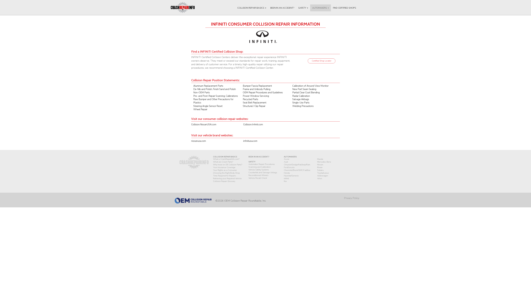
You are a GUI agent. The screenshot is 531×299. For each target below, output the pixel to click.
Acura (286, 159)
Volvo (319, 178)
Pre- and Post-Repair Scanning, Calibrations (215, 96)
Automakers (319, 7)
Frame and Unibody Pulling (256, 89)
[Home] (184, 7)
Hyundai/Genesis (291, 175)
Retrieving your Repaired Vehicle (227, 178)
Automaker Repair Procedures (261, 164)
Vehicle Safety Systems (258, 169)
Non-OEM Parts (201, 92)
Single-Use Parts (300, 102)
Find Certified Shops (344, 7)
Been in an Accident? (282, 7)
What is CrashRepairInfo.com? (226, 159)
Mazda (320, 159)
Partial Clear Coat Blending (306, 92)
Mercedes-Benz (324, 162)
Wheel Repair (200, 109)
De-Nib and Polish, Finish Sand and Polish (214, 89)
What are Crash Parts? (223, 162)
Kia (285, 181)
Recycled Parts (250, 99)
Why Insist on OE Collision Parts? (227, 164)
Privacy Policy (351, 198)
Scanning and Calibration (259, 167)
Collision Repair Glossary (224, 181)
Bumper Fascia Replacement (257, 85)
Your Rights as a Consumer (225, 170)
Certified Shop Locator (321, 61)
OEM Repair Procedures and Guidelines (263, 92)
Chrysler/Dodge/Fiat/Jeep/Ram (297, 164)
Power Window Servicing (256, 96)
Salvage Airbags (300, 99)
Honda (287, 173)
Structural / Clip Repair (254, 106)
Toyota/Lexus (323, 173)
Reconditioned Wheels (258, 175)
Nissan (320, 164)
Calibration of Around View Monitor (310, 85)
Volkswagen (322, 175)
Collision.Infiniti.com (253, 124)
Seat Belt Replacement (254, 102)
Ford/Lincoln (289, 167)
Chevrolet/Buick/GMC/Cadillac (297, 170)
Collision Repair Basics (251, 7)
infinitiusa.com (250, 141)
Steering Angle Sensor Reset (207, 106)
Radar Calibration (301, 96)
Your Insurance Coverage (224, 167)
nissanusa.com (198, 141)
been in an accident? (258, 156)
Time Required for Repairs (224, 175)
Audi (286, 162)
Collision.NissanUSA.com (203, 124)
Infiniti (286, 178)
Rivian (319, 167)
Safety (302, 7)
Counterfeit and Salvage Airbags (262, 172)
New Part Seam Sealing (304, 89)
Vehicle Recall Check (257, 178)
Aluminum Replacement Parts (208, 85)
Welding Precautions (303, 106)
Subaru (320, 170)
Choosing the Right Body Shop (226, 173)
